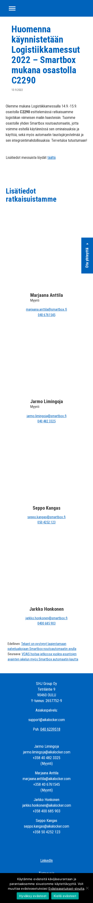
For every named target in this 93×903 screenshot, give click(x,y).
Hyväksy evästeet (32, 896)
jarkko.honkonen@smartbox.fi (46, 618)
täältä (51, 157)
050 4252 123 (46, 522)
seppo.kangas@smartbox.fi (46, 517)
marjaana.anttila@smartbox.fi (46, 309)
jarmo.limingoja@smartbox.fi (47, 416)
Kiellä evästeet (65, 896)
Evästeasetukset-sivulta (66, 888)
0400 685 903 (46, 623)
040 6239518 (50, 729)
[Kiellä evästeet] (87, 888)
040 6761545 (46, 315)
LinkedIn (46, 860)
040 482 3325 (46, 421)
